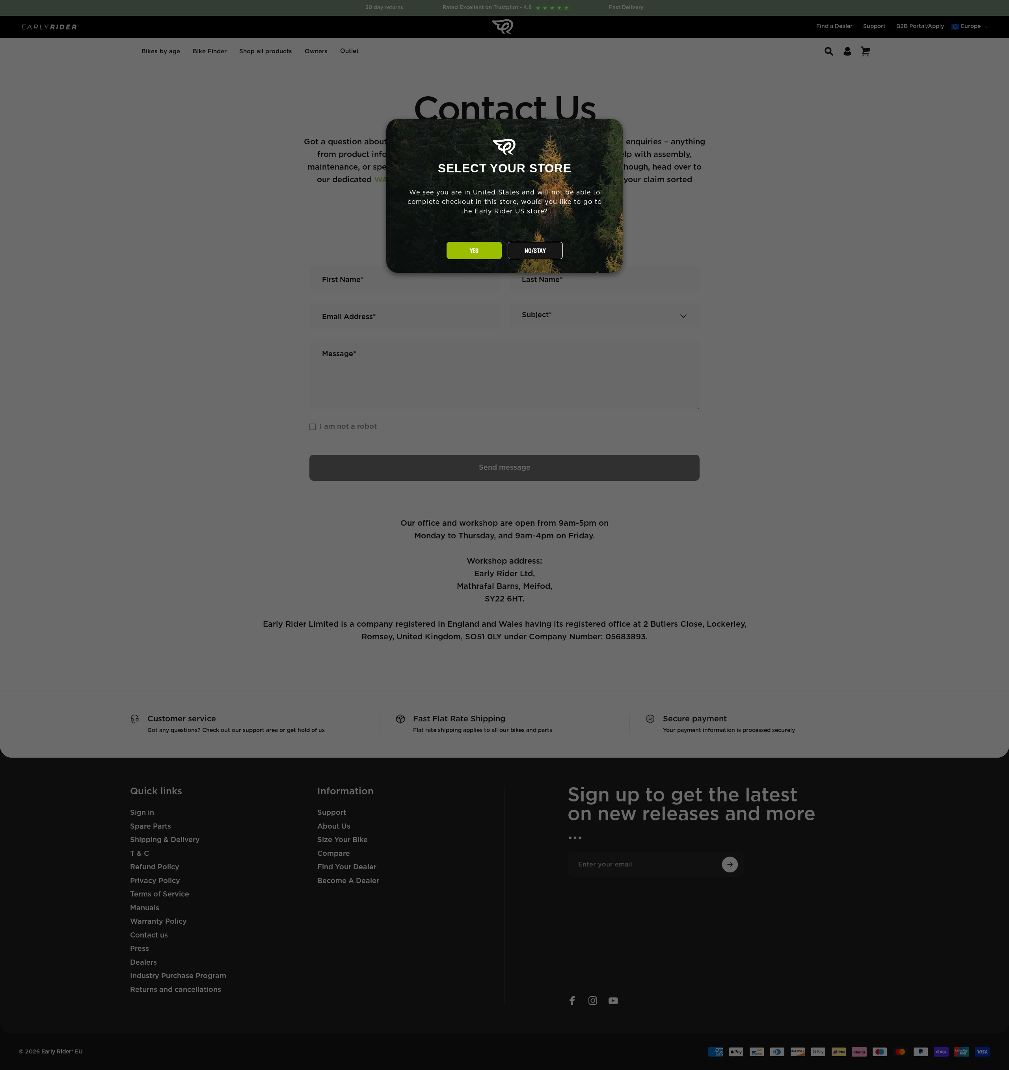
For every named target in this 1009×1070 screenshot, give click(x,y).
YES (474, 251)
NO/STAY (535, 251)
